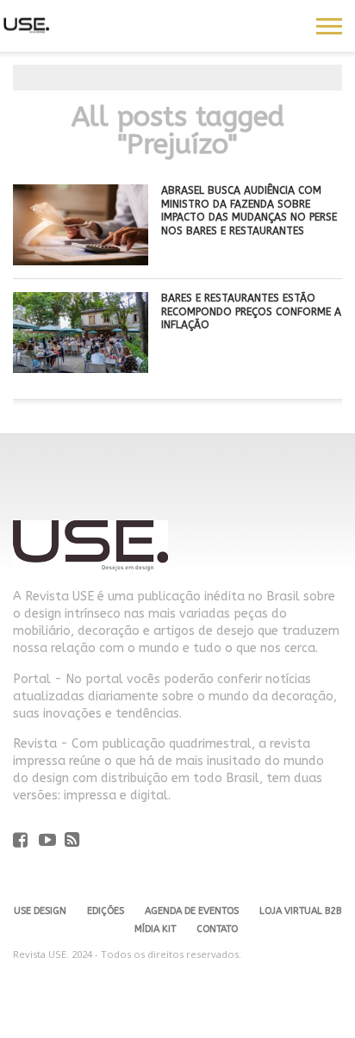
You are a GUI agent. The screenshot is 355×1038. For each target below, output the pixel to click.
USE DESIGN (40, 911)
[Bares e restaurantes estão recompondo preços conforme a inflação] (80, 368)
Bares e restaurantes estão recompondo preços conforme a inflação (251, 311)
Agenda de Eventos (192, 911)
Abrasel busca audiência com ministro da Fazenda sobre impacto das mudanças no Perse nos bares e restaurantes (249, 210)
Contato (217, 929)
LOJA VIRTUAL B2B (300, 911)
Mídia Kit (155, 929)
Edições (105, 911)
